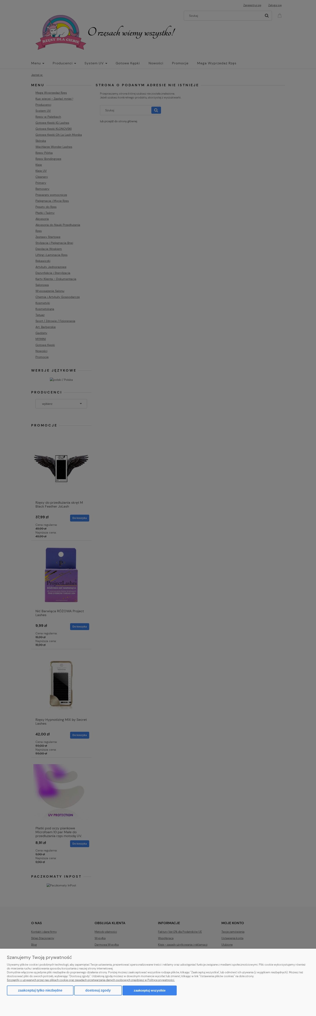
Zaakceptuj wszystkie (150, 990)
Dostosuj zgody (98, 990)
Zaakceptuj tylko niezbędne (40, 990)
